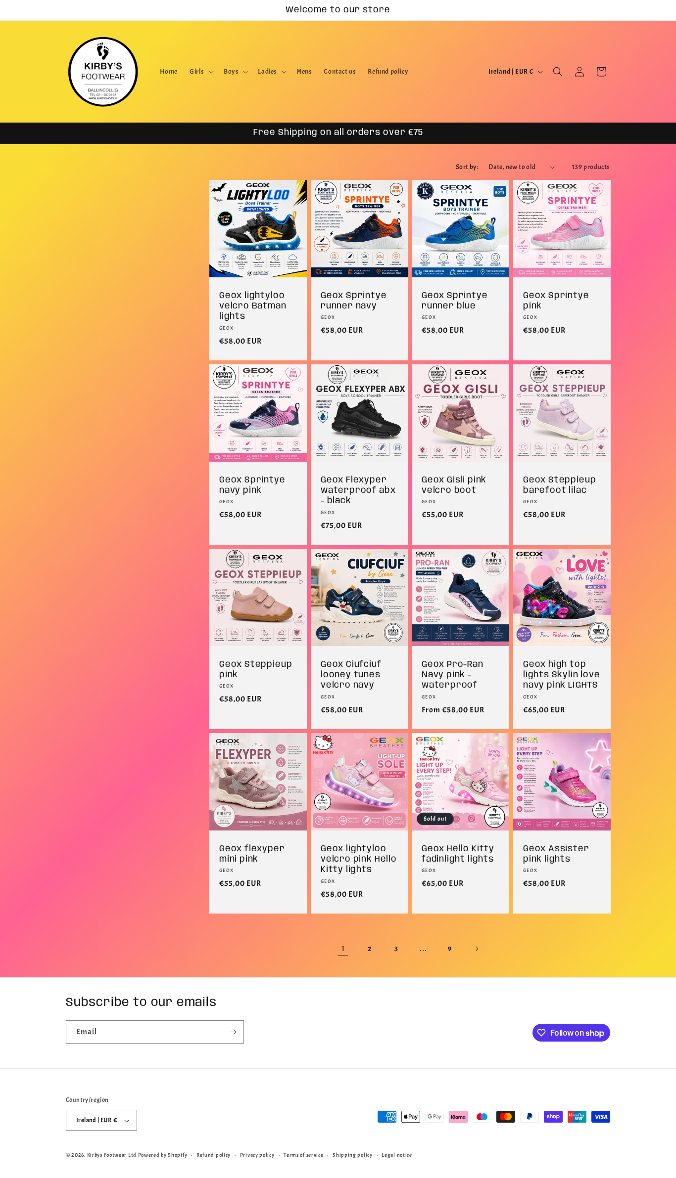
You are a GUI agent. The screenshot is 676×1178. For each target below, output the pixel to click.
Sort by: (467, 167)
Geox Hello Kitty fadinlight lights (458, 853)
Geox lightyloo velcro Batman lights (253, 306)
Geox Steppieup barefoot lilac (559, 484)
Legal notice (397, 1154)
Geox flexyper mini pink (252, 853)
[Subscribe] (232, 1032)
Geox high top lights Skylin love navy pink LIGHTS (561, 674)
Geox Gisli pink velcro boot (454, 484)
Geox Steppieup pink (255, 669)
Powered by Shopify (163, 1155)
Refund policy (213, 1154)
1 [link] (343, 949)
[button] (201, 71)
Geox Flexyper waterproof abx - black (358, 490)
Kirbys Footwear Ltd (112, 1155)
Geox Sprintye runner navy (354, 300)
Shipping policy (353, 1154)
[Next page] (476, 949)
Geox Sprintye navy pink (252, 484)
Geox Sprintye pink (556, 300)
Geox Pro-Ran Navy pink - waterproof (452, 674)
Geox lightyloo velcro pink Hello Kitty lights (359, 859)
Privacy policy (257, 1154)
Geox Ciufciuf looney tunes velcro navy (351, 674)
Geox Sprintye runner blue (455, 300)
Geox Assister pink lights (556, 853)
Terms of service (303, 1154)
